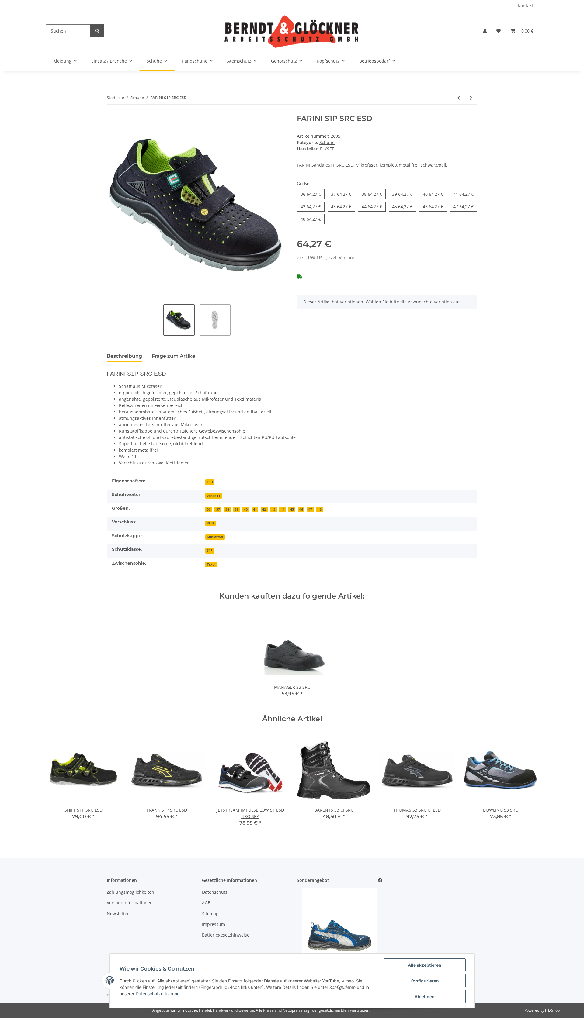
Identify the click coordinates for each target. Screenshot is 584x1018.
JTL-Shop (552, 1010)
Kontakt (525, 6)
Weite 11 (213, 496)
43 (341, 206)
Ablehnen (425, 996)
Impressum (213, 924)
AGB (206, 903)
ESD (210, 482)
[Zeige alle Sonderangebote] (380, 880)
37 (341, 194)
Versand (347, 258)
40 (433, 194)
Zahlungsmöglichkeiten (130, 892)
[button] (485, 30)
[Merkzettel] (499, 30)
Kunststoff (215, 537)
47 (463, 206)
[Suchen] (97, 30)
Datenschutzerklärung (158, 993)
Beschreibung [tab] (124, 356)
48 (311, 219)
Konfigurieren (424, 980)
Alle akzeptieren (424, 965)
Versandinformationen (130, 903)
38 (372, 194)
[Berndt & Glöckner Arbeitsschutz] (291, 30)
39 (402, 194)
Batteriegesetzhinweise (225, 935)
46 (433, 206)
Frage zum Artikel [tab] (174, 356)
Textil (211, 564)
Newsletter (118, 913)
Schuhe (327, 142)
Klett (210, 523)
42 (311, 206)
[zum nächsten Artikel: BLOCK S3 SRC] (471, 97)
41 (463, 194)
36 (311, 194)
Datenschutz (215, 892)
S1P (210, 550)
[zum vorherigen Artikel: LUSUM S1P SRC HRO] (458, 97)
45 (402, 206)
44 (372, 206)
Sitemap (210, 913)
